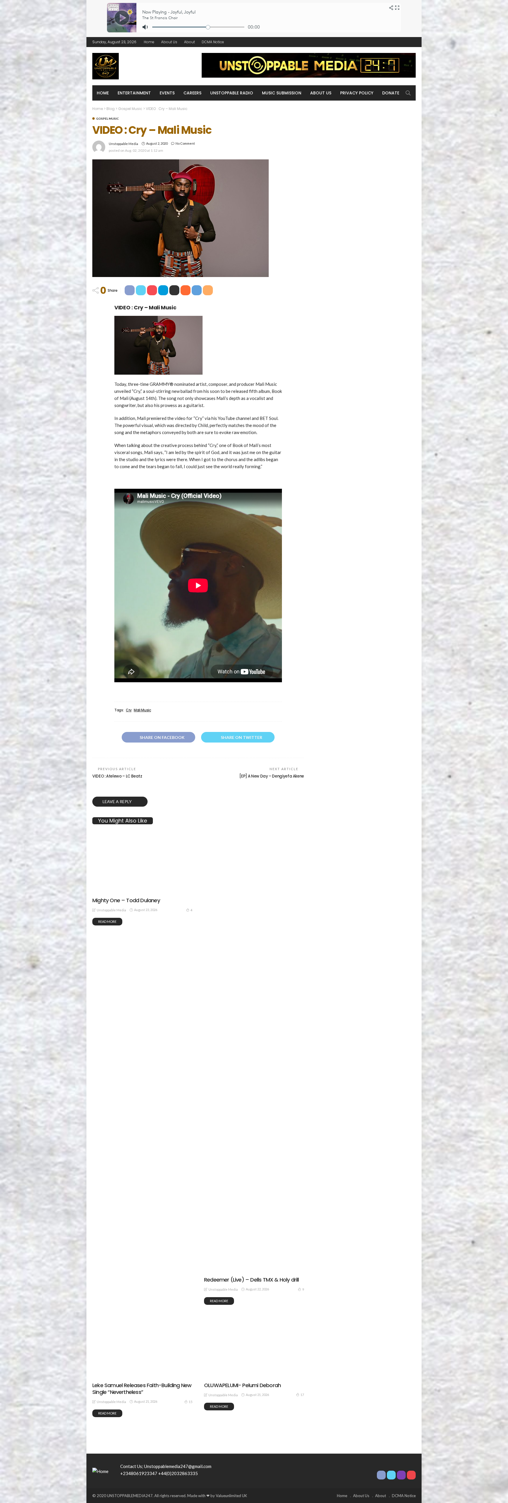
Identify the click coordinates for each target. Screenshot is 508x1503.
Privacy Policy (356, 93)
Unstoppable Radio (231, 93)
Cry (129, 710)
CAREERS (192, 93)
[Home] (100, 1470)
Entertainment (134, 93)
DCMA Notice (213, 41)
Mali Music (142, 710)
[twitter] (396, 42)
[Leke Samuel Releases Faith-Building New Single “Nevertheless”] (142, 1377)
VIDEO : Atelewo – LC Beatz (117, 776)
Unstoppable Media (123, 144)
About (189, 41)
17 (302, 1395)
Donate (390, 93)
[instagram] (404, 42)
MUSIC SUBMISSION (281, 93)
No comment (185, 143)
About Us (169, 41)
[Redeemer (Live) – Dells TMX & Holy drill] (254, 1081)
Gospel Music (107, 118)
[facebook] (389, 42)
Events (167, 93)
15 (190, 1402)
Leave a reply (118, 801)
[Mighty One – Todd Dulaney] (142, 892)
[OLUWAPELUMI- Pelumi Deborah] (254, 1377)
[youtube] (412, 42)
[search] (408, 93)
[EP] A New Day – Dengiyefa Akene (271, 776)
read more (107, 1413)
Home (149, 41)
